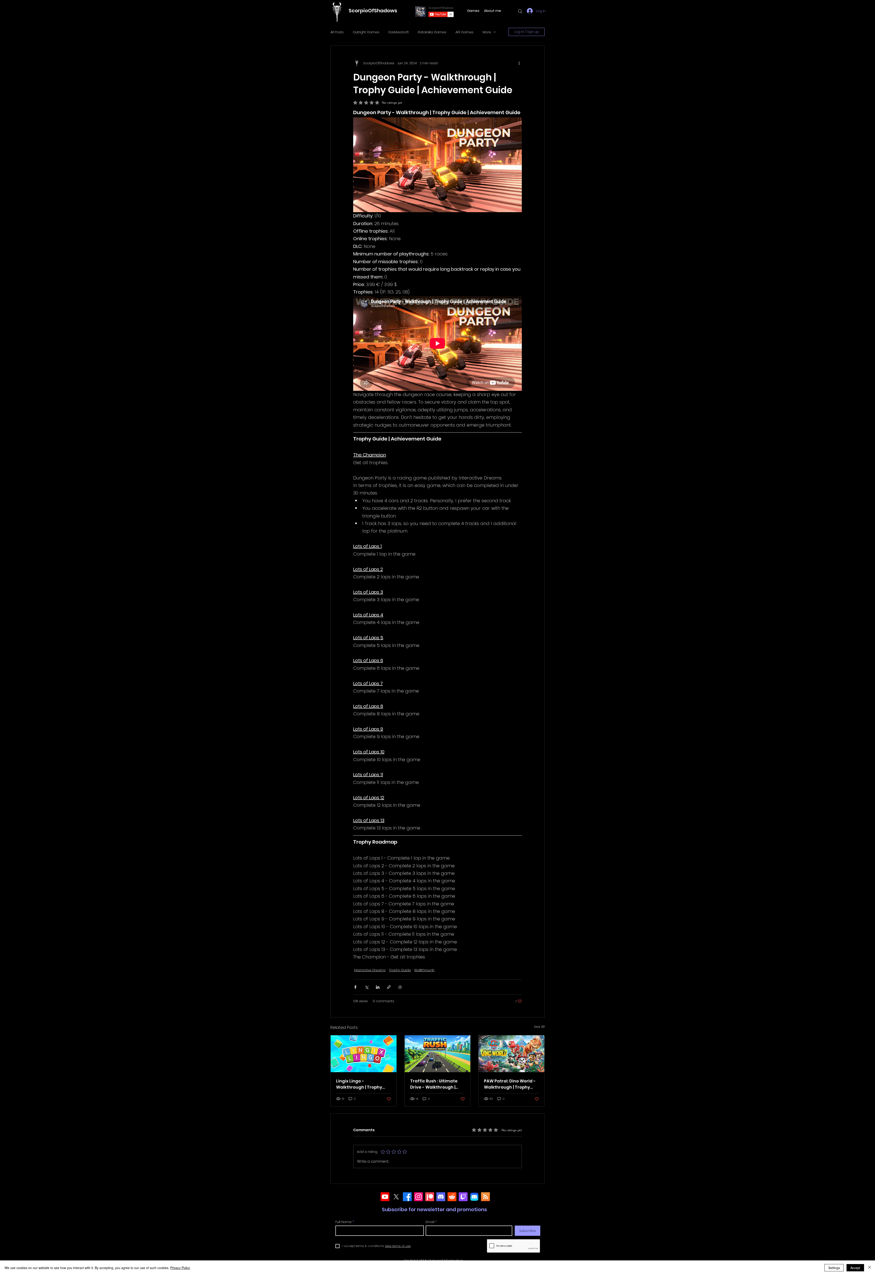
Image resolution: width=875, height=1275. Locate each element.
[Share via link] (389, 987)
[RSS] (485, 1196)
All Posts (337, 32)
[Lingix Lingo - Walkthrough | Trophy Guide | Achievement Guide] (363, 1053)
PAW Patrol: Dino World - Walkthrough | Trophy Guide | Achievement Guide (510, 1084)
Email (430, 1221)
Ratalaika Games (432, 32)
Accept (855, 1267)
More (487, 32)
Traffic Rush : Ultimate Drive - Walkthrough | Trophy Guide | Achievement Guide (434, 1084)
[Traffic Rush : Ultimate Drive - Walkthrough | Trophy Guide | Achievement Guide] (438, 1053)
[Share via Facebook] (355, 987)
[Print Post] (400, 987)
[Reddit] (452, 1196)
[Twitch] (463, 1196)
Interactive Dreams (370, 970)
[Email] (474, 1196)
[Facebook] (407, 1196)
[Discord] (440, 1196)
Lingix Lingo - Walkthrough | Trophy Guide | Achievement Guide (359, 1084)
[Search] (520, 11)
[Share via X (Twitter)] (366, 987)
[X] (396, 1196)
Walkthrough (424, 970)
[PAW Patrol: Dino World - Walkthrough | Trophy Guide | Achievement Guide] (511, 1053)
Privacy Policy (180, 1267)
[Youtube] (385, 1196)
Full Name (343, 1221)
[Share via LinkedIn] (378, 987)
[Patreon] (429, 1196)
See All (539, 1026)
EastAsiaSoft (399, 32)
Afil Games (465, 32)
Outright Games (366, 32)
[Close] (869, 1267)
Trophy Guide (400, 970)
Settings (834, 1267)
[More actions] (519, 63)
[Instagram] (418, 1196)
